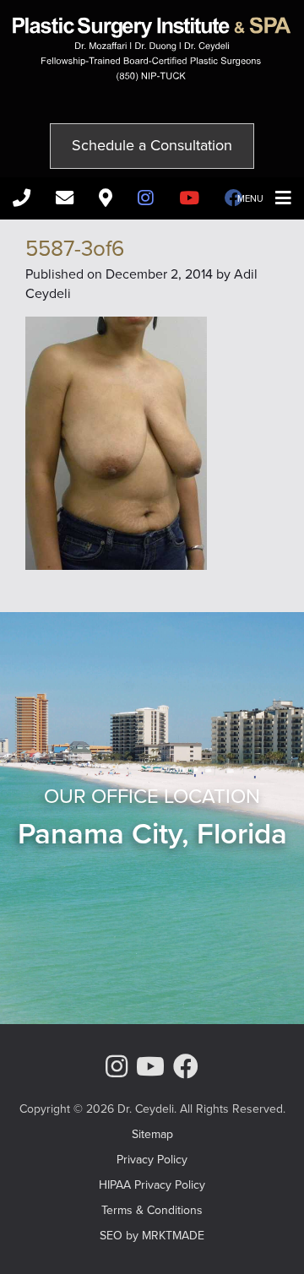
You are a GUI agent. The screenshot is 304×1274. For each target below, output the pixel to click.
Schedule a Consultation (152, 145)
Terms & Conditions (152, 1210)
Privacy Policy (152, 1159)
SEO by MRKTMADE (152, 1235)
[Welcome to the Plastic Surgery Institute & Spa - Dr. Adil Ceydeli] (152, 76)
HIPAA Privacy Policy (152, 1185)
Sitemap (152, 1134)
